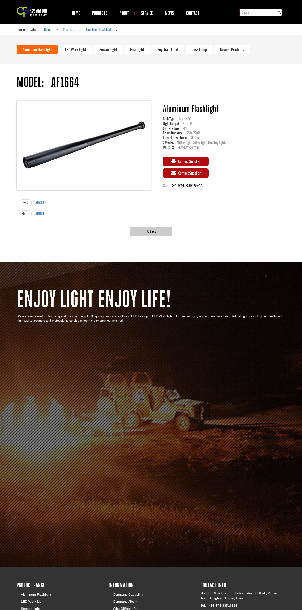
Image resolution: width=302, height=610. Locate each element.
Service (147, 13)
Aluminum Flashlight (98, 29)
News (169, 13)
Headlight (137, 49)
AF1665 (39, 203)
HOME (76, 13)
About (124, 13)
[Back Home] (32, 6)
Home (47, 29)
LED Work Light (75, 49)
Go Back (151, 231)
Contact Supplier (189, 161)
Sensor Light (108, 49)
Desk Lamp (199, 49)
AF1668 (39, 213)
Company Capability (128, 594)
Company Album (125, 601)
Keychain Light (167, 49)
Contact (192, 13)
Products (99, 13)
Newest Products (232, 49)
